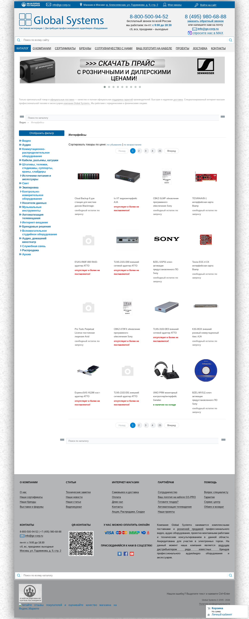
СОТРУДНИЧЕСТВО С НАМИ (113, 48)
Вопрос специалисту (216, 492)
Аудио (26, 144)
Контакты (117, 506)
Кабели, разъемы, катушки (40, 160)
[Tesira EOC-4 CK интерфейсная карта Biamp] (206, 239)
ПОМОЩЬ (210, 482)
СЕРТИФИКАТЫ (65, 48)
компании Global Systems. (77, 103)
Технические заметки (78, 492)
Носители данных (34, 203)
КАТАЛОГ (23, 48)
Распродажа (30, 250)
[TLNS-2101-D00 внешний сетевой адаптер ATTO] (127, 239)
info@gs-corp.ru (61, 5)
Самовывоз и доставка (125, 492)
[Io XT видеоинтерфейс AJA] (127, 176)
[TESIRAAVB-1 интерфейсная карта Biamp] (206, 176)
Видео (22, 122)
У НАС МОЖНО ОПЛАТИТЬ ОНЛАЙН (127, 525)
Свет (25, 183)
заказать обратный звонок (205, 21)
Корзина (217, 608)
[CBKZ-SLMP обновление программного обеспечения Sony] (166, 176)
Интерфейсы (77, 134)
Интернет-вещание (35, 222)
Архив (26, 254)
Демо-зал (117, 502)
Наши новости (74, 497)
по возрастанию (132, 144)
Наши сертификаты (31, 497)
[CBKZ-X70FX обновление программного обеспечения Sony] (127, 307)
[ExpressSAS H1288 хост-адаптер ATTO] (88, 370)
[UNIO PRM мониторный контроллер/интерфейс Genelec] (166, 370)
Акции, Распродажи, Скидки (128, 511)
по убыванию (114, 144)
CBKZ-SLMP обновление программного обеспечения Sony (166, 202)
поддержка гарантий (122, 99)
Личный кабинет (222, 614)
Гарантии (209, 497)
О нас (23, 492)
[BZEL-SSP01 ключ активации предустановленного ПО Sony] (166, 239)
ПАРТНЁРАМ (166, 482)
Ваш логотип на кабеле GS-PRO (177, 497)
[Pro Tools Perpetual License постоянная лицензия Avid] (88, 307)
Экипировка (30, 187)
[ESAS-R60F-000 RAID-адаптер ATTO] (88, 239)
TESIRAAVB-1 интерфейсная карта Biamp (202, 202)
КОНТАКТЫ (218, 48)
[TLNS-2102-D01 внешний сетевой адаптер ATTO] (127, 370)
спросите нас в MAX (207, 33)
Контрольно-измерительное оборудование (32, 195)
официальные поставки (62, 99)
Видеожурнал (74, 506)
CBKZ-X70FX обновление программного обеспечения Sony (127, 333)
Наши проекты (166, 511)
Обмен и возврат (214, 506)
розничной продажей (190, 529)
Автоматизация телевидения (175, 506)
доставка (178, 99)
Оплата (116, 497)
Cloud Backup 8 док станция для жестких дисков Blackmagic (85, 202)
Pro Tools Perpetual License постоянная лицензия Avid (85, 333)
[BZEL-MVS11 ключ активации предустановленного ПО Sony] (206, 370)
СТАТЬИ (71, 482)
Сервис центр (212, 502)
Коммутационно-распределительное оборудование (36, 153)
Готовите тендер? (168, 502)
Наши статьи (73, 502)
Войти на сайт (208, 5)
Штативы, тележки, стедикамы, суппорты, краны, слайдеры (37, 168)
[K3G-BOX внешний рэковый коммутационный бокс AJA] (206, 307)
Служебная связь (34, 246)
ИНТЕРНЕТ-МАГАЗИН (125, 482)
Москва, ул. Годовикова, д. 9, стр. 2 (40, 550)
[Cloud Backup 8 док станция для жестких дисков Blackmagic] (88, 176)
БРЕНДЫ (85, 48)
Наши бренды (28, 502)
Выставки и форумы (32, 506)
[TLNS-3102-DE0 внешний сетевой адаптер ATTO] (166, 307)
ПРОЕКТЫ (182, 48)
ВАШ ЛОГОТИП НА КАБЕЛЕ (154, 48)
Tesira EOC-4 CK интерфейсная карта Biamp (202, 266)
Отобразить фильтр (41, 133)
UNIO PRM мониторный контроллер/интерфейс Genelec (165, 396)
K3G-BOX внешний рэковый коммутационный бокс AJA (205, 333)
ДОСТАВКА (200, 48)
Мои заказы (175, 5)
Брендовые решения (36, 226)
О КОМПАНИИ (42, 48)
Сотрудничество (167, 492)
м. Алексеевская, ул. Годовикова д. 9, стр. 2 (132, 5)
